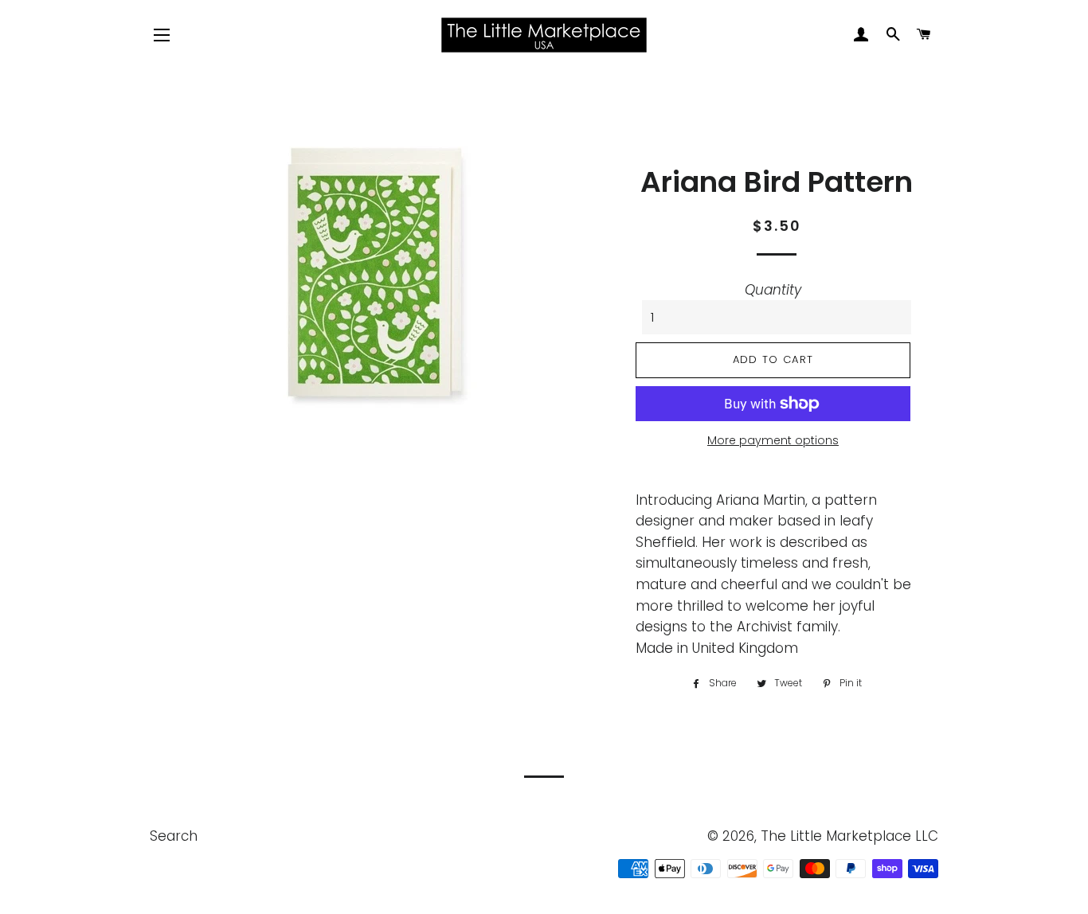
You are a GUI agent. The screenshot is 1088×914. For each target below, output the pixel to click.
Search (174, 836)
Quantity (773, 289)
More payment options (773, 440)
